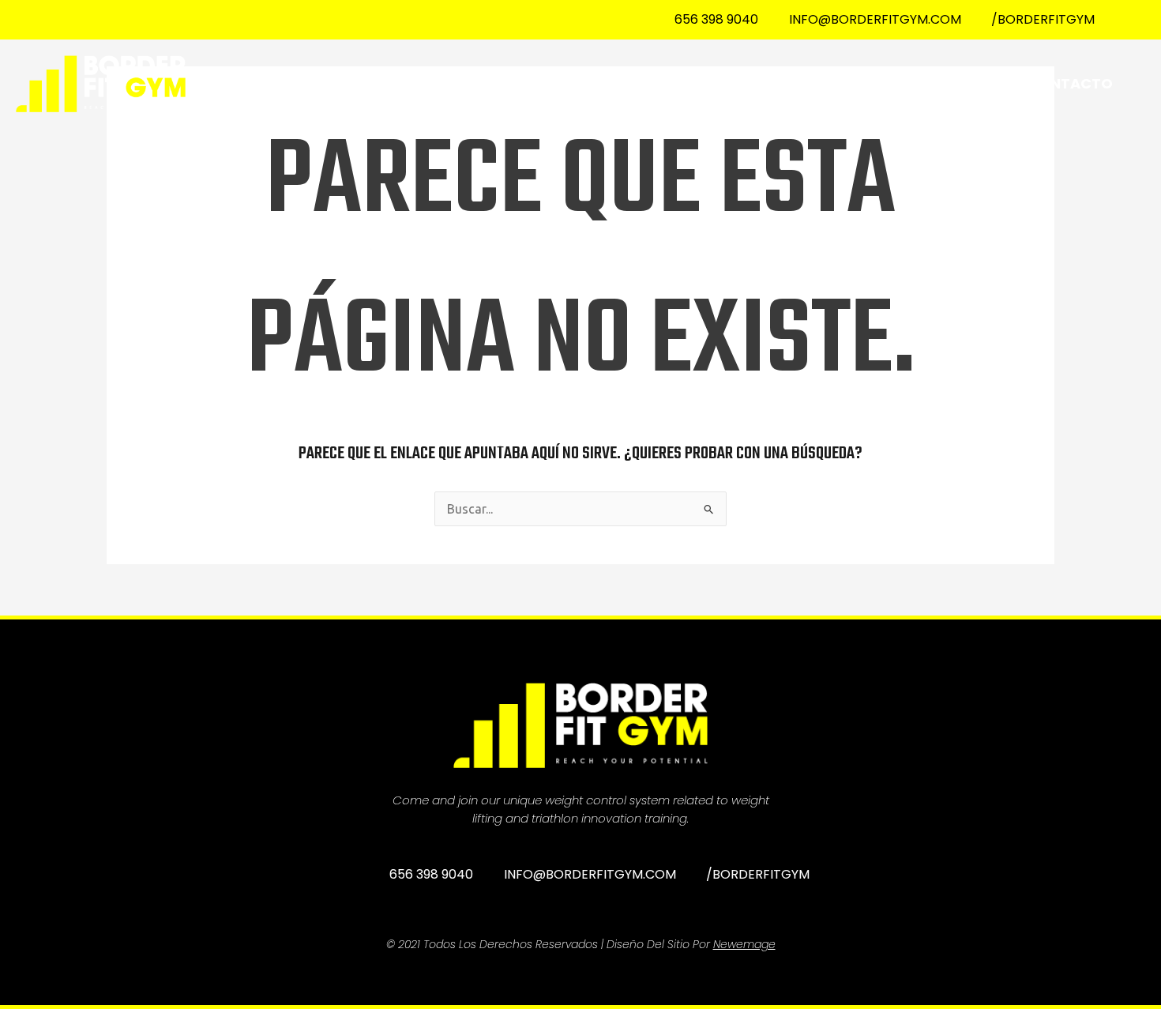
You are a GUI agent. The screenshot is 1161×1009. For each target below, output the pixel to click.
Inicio (572, 83)
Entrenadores (943, 83)
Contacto (1070, 83)
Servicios (821, 83)
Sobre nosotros (688, 83)
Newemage (744, 944)
